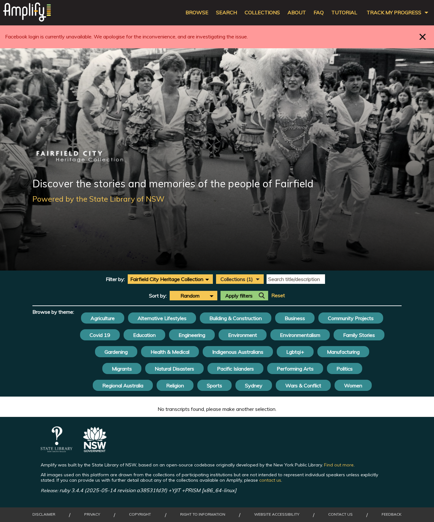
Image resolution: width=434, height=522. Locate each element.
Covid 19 (100, 335)
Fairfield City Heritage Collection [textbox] (166, 279)
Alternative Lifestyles (162, 318)
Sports (214, 385)
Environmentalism (300, 335)
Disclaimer (43, 514)
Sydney (253, 385)
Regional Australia (122, 385)
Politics (344, 368)
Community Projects (351, 318)
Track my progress (394, 13)
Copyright (140, 514)
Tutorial (344, 13)
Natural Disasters (174, 368)
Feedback (392, 514)
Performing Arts (295, 368)
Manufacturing (343, 352)
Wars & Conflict (303, 385)
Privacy (92, 514)
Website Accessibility (276, 514)
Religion (175, 385)
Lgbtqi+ (295, 352)
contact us (270, 480)
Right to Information (202, 514)
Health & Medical (170, 352)
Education (144, 335)
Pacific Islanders (235, 368)
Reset (278, 295)
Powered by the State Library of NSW (98, 199)
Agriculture (103, 318)
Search (226, 13)
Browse (197, 13)
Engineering (192, 335)
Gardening (116, 352)
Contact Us (340, 514)
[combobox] (170, 279)
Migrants (122, 368)
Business (295, 318)
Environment (242, 335)
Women (353, 385)
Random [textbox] (190, 295)
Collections (262, 13)
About (297, 13)
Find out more (339, 465)
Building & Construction (235, 318)
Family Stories (359, 335)
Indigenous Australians (237, 352)
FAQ (319, 13)
